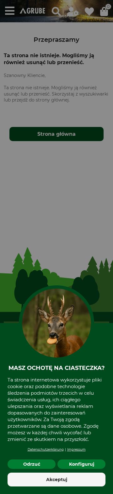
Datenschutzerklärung (46, 449)
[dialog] (56, 247)
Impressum (76, 449)
